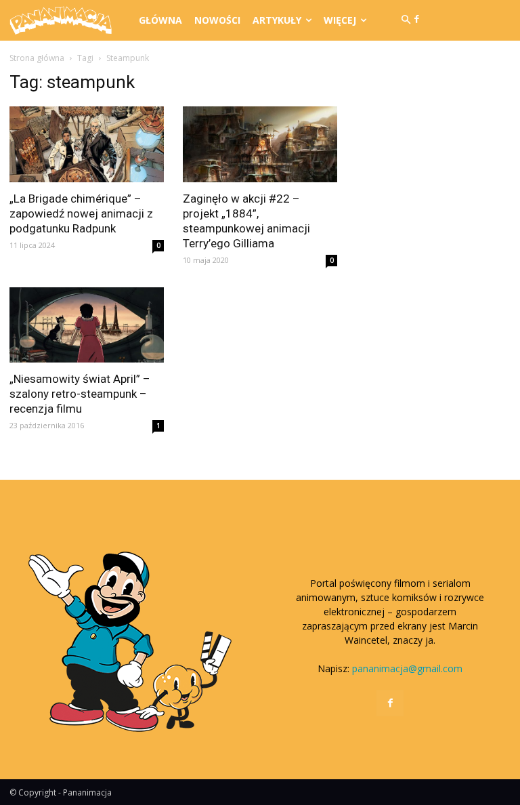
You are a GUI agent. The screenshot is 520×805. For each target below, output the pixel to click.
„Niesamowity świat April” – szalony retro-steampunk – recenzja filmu (79, 393)
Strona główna (36, 58)
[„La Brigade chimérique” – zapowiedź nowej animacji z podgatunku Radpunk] (86, 144)
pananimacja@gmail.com (407, 668)
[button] (405, 20)
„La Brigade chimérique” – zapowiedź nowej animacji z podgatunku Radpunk (81, 213)
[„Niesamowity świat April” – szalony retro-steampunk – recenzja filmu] (86, 325)
